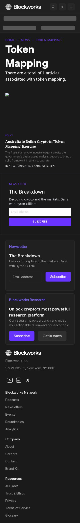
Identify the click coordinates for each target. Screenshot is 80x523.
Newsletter (17, 184)
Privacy (10, 501)
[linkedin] (18, 380)
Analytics (11, 429)
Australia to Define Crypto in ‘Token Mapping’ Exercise (34, 144)
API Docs (11, 486)
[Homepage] (23, 7)
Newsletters (14, 407)
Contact (11, 461)
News (25, 40)
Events (10, 414)
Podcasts (12, 400)
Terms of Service (18, 508)
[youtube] (9, 380)
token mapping (49, 40)
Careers (11, 454)
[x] (27, 380)
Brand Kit (11, 468)
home (10, 40)
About (9, 446)
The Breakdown (27, 191)
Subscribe (58, 276)
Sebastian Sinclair (21, 166)
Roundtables (14, 422)
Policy (9, 135)
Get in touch (52, 336)
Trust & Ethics (15, 493)
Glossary (11, 515)
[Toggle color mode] (62, 6)
